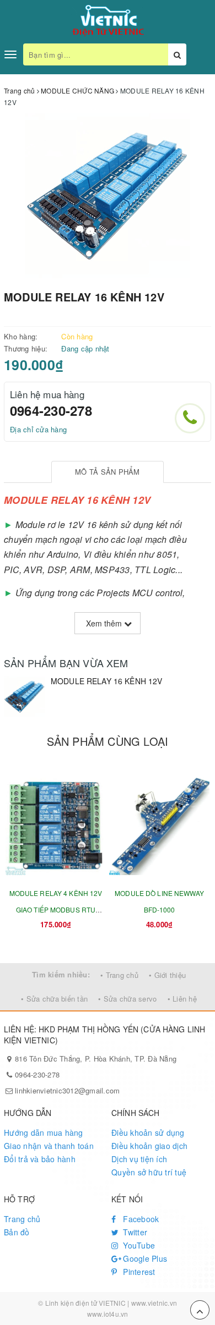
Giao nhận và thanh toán (49, 1145)
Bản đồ (17, 1232)
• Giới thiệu (167, 975)
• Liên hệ (182, 998)
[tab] (107, 472)
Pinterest (138, 1271)
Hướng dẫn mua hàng (43, 1132)
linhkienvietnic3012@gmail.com (67, 1090)
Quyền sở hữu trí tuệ (148, 1172)
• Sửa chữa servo (127, 998)
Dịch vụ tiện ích (139, 1158)
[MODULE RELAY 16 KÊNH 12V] (24, 696)
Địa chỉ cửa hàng (38, 429)
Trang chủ (22, 1218)
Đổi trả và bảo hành (40, 1158)
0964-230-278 (51, 410)
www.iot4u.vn (107, 1313)
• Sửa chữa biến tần (54, 998)
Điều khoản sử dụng (148, 1132)
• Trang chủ (119, 975)
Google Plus (144, 1258)
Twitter (134, 1232)
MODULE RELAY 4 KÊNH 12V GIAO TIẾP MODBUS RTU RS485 (56, 909)
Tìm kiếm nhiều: (61, 974)
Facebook (140, 1218)
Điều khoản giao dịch (149, 1145)
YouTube (138, 1245)
